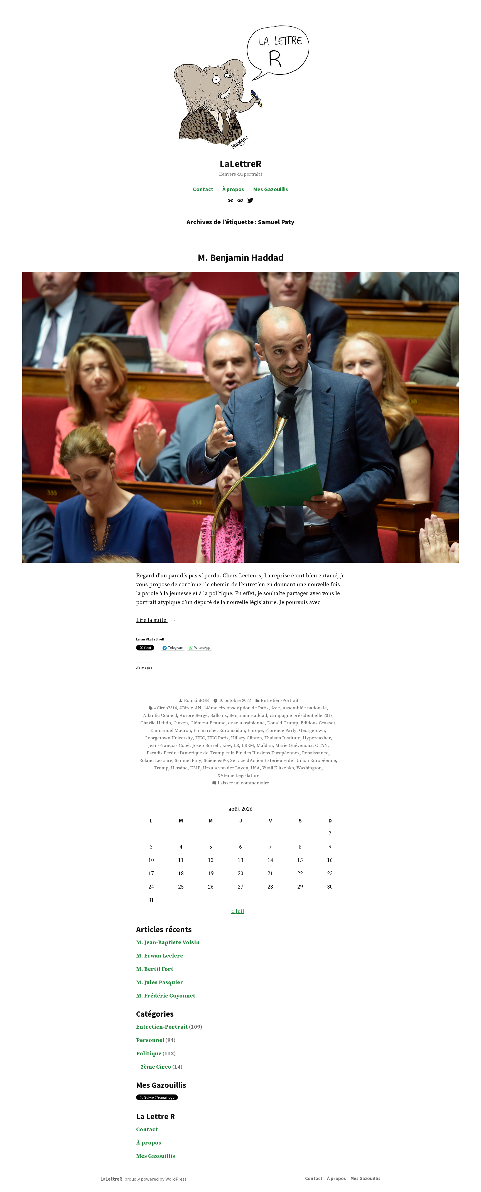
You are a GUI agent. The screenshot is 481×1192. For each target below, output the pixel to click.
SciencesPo (216, 761)
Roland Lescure (155, 761)
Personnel (150, 1040)
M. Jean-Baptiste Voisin (168, 942)
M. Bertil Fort (154, 969)
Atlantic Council (160, 716)
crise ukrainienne (246, 723)
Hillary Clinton (246, 738)
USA (255, 768)
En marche (205, 731)
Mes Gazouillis (270, 189)
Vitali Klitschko (278, 768)
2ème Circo (156, 1067)
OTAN (321, 746)
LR (236, 746)
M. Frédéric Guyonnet (165, 995)
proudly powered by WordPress (155, 1179)
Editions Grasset (318, 723)
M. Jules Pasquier (159, 982)
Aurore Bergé (194, 716)
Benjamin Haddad (248, 716)
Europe (255, 731)
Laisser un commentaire (243, 783)
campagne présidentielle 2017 (301, 716)
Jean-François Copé (169, 746)
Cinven (180, 723)
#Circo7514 (165, 708)
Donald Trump (282, 723)
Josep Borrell (206, 746)
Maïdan (265, 746)
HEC (200, 738)
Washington (309, 768)
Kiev (226, 746)
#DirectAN (190, 708)
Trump (161, 768)
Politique (148, 1053)
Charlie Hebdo (155, 723)
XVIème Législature (238, 776)
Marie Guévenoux (294, 746)
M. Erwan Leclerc (159, 955)
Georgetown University (168, 738)
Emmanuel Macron (170, 731)
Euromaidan (232, 731)
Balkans (218, 716)
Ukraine (179, 768)
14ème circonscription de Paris (236, 708)
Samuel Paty (188, 761)
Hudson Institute (282, 738)
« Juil (237, 911)
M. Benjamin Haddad (241, 257)
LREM (248, 746)
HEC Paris (218, 738)
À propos (233, 189)
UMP (195, 768)
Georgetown (312, 731)
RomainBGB (196, 701)
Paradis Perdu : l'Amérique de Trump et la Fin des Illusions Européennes (223, 753)
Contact (203, 189)
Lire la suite (164, 621)
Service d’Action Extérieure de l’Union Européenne (283, 761)
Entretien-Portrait (279, 701)
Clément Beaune (207, 723)
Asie (275, 708)
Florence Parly (280, 731)
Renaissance (315, 753)
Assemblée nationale (305, 708)
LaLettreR (241, 163)
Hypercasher (317, 738)
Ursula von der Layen (225, 768)
